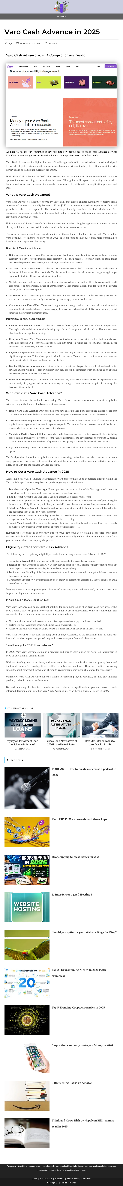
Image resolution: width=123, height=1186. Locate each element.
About (34, 1178)
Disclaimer (59, 1178)
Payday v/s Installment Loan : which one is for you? (22, 742)
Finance (53, 43)
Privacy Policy (72, 1178)
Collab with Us (46, 1178)
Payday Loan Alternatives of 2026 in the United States (61, 742)
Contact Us (86, 1178)
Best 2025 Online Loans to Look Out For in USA (100, 742)
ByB (11, 43)
